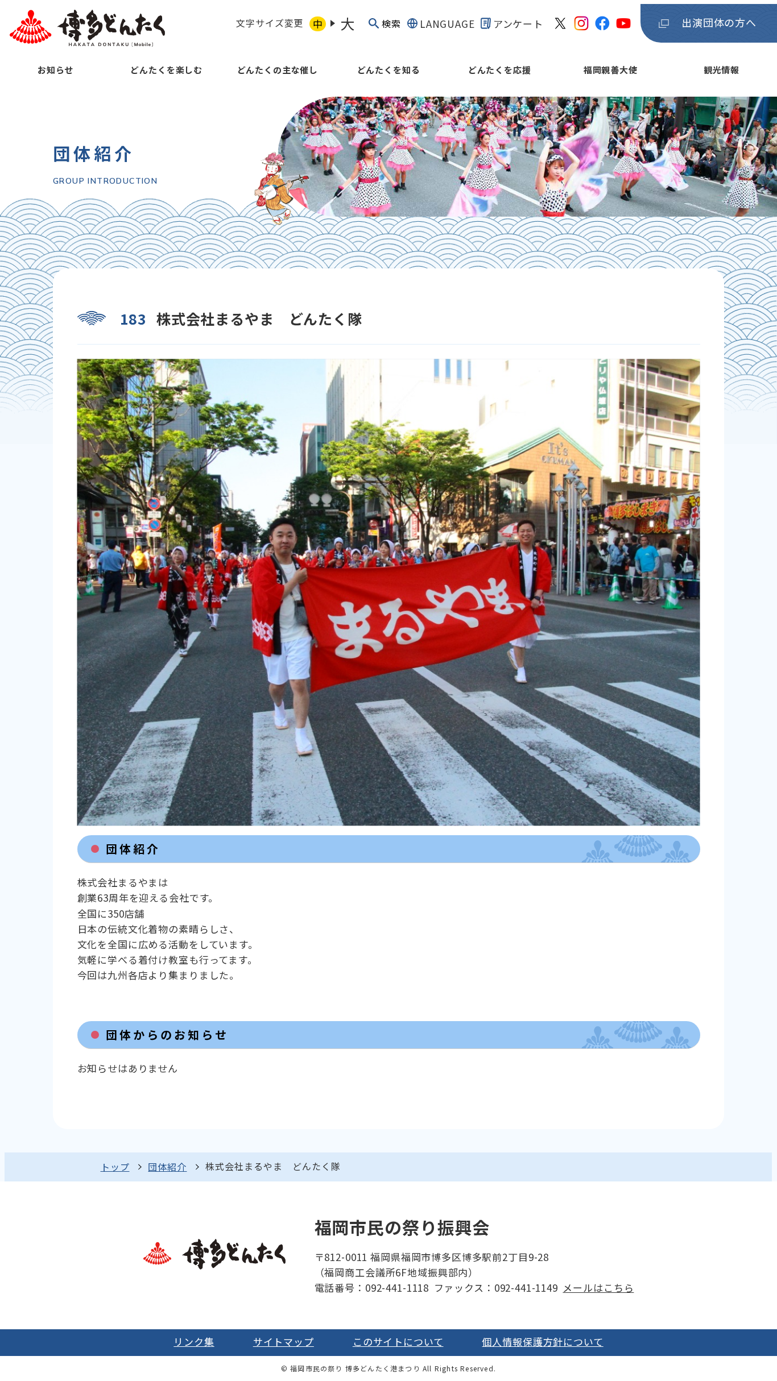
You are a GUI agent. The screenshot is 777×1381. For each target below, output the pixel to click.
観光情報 (721, 70)
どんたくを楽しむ (166, 70)
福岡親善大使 (611, 70)
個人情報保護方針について (542, 1341)
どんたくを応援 (499, 70)
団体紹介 (167, 1166)
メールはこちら (598, 1287)
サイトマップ (283, 1341)
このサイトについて (398, 1341)
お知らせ (55, 70)
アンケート (518, 23)
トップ (115, 1166)
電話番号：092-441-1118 (372, 1287)
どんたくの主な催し (278, 70)
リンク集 (193, 1341)
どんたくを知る (388, 70)
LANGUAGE (447, 23)
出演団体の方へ (719, 22)
